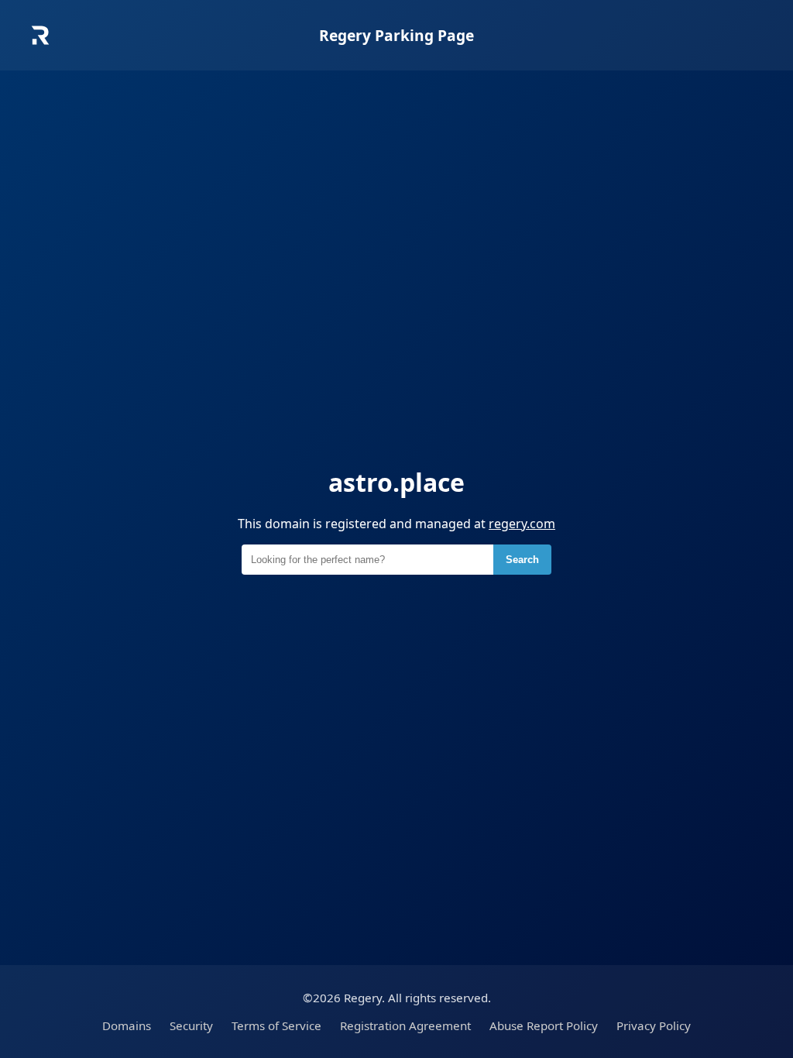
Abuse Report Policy (543, 1025)
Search (522, 559)
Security (191, 1025)
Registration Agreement (405, 1025)
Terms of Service (276, 1025)
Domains (126, 1025)
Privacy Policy (653, 1025)
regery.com (522, 523)
